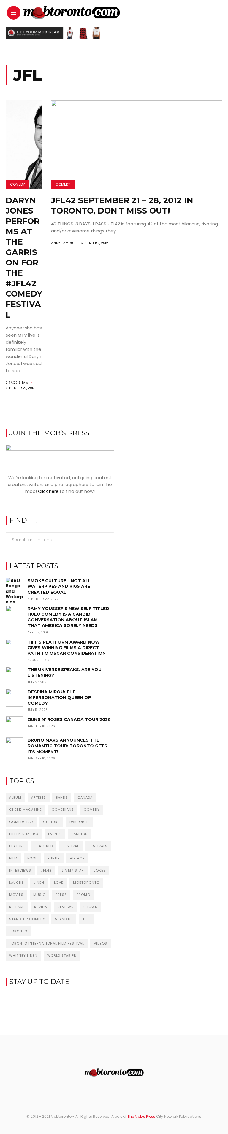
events (55, 834)
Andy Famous (63, 243)
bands (62, 797)
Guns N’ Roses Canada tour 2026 (69, 719)
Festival (71, 846)
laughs (16, 882)
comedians (63, 809)
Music (39, 894)
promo (83, 894)
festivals (98, 846)
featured (44, 846)
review (41, 906)
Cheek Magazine (25, 809)
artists (38, 797)
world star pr (61, 955)
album (15, 797)
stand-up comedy (27, 919)
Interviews (20, 870)
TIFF (86, 919)
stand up (64, 919)
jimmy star (72, 870)
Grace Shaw (17, 382)
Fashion (80, 834)
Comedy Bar (21, 821)
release (16, 906)
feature (17, 846)
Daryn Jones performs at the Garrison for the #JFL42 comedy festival (24, 257)
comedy (92, 809)
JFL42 (46, 870)
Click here (48, 491)
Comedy (17, 184)
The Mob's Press (141, 1116)
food (32, 858)
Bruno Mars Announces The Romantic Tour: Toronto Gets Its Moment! (67, 746)
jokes (100, 870)
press (61, 894)
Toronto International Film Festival (46, 943)
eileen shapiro (23, 834)
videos (100, 943)
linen (39, 882)
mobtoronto (86, 882)
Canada (85, 797)
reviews (66, 906)
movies (16, 894)
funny (54, 858)
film (13, 858)
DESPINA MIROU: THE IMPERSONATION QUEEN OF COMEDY (59, 697)
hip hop (77, 858)
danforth (79, 821)
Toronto (18, 931)
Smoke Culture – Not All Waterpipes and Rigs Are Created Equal (59, 586)
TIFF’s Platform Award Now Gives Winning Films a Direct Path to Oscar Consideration (67, 647)
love (58, 882)
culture (51, 821)
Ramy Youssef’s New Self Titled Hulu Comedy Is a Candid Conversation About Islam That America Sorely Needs (68, 617)
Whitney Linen (23, 955)
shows (90, 906)
